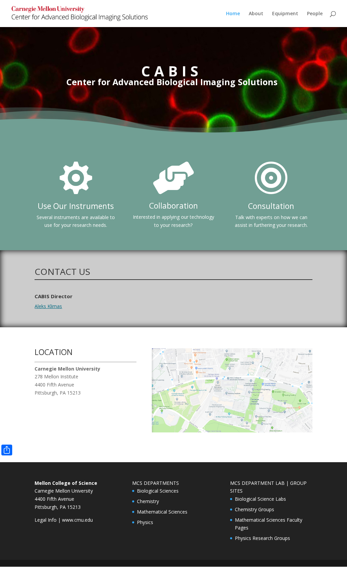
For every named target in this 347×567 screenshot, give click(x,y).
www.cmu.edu (77, 520)
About (256, 14)
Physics (145, 522)
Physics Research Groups (262, 538)
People (315, 14)
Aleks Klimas (48, 306)
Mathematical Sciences (162, 512)
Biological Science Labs (260, 499)
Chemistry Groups (254, 509)
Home (233, 14)
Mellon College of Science (66, 483)
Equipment (285, 14)
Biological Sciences (158, 491)
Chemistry (148, 501)
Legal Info (46, 520)
